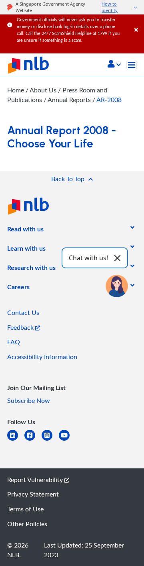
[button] (114, 64)
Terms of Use (25, 509)
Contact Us (23, 312)
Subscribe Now (28, 400)
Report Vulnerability (35, 479)
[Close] (138, 21)
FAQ (13, 341)
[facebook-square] (33, 440)
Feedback (21, 327)
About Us (44, 90)
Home (15, 90)
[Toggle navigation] (131, 65)
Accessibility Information (42, 356)
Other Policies (27, 523)
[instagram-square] (50, 440)
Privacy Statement (33, 494)
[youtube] (67, 440)
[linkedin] (15, 440)
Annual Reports (70, 99)
